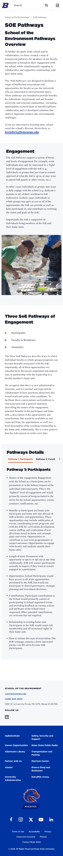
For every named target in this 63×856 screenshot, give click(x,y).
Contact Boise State (31, 842)
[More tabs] (59, 460)
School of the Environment (17, 17)
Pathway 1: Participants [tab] (20, 459)
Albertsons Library (15, 751)
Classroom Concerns (25, 837)
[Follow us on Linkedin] (7, 717)
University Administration (13, 778)
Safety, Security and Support (42, 737)
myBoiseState (12, 736)
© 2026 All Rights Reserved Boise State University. (31, 849)
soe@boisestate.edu (15, 694)
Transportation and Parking (41, 753)
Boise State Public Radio (44, 745)
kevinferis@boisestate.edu (22, 132)
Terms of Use (18, 831)
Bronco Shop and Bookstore (40, 769)
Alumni (9, 767)
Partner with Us (13, 761)
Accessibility (34, 831)
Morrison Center (40, 761)
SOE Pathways (39, 17)
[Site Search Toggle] (46, 5)
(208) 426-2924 (13, 699)
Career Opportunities (16, 745)
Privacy (47, 831)
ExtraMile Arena (40, 777)
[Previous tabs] (4, 460)
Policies (43, 837)
